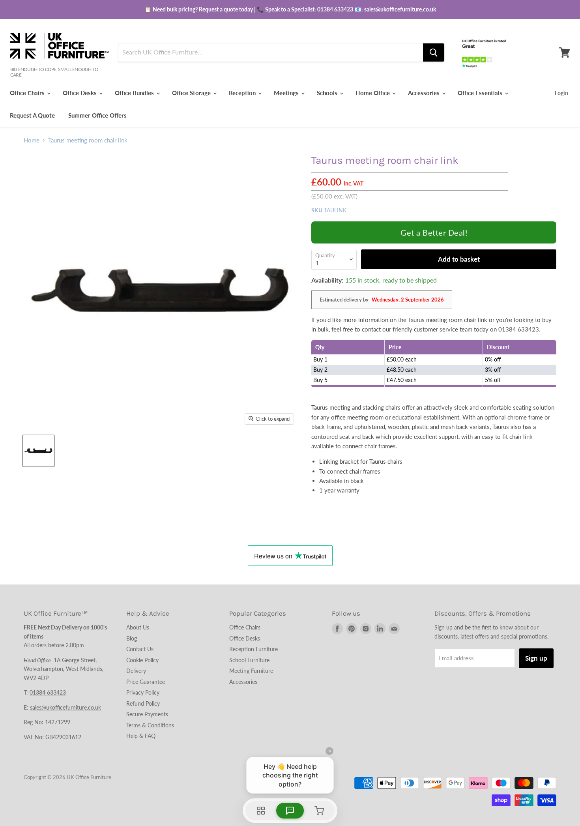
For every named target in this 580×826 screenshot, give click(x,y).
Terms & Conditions (150, 725)
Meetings (287, 92)
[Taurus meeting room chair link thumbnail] (38, 450)
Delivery (136, 670)
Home (31, 140)
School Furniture (249, 660)
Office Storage (192, 92)
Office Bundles (135, 92)
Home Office (373, 92)
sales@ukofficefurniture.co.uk (400, 9)
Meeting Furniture (251, 670)
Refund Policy (143, 703)
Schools (328, 92)
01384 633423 (335, 9)
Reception (243, 92)
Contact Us (139, 649)
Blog (131, 638)
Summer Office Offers (97, 115)
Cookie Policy (142, 660)
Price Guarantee (145, 681)
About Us (137, 627)
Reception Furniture (253, 649)
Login (561, 93)
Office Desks (80, 92)
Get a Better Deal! (433, 232)
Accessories (424, 92)
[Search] (433, 52)
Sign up (536, 658)
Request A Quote (32, 115)
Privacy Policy (142, 692)
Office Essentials (481, 92)
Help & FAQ (140, 735)
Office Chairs (28, 92)
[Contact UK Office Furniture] (290, 9)
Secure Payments (147, 714)
